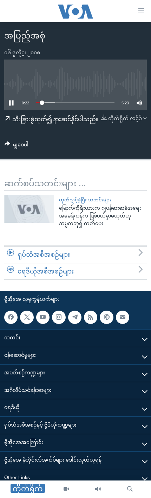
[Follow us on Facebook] (11, 317)
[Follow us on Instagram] (58, 317)
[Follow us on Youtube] (43, 317)
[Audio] (98, 489)
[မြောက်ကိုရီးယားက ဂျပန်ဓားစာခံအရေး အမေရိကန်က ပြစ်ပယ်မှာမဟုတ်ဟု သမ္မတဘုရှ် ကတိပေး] (29, 209)
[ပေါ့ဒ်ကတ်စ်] (106, 317)
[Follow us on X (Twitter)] (26, 317)
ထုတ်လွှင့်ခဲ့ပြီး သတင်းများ (85, 199)
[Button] (16, 146)
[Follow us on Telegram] (74, 317)
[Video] (66, 489)
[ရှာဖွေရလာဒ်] (129, 489)
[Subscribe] (122, 317)
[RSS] (90, 317)
